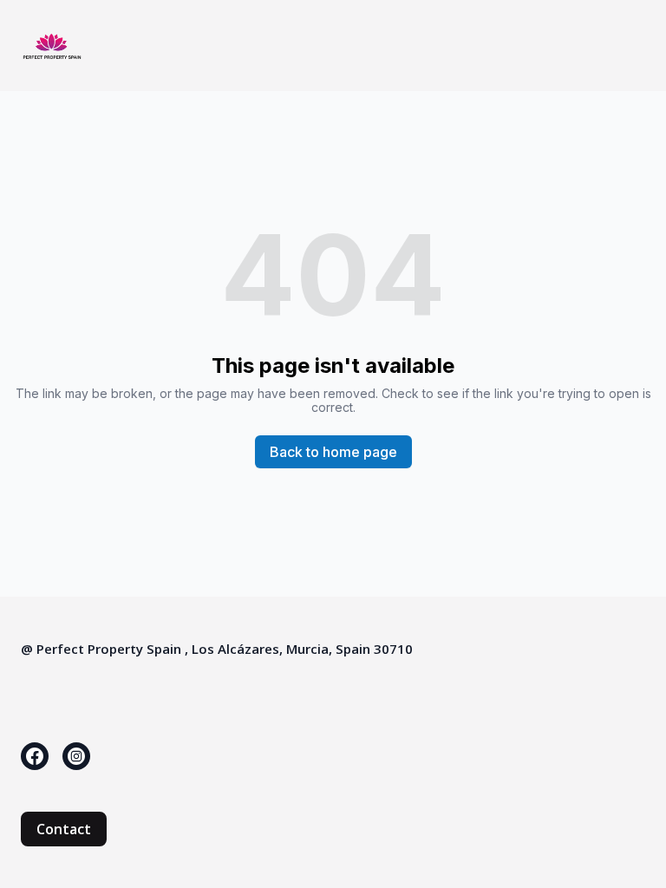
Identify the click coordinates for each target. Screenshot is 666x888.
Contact (63, 829)
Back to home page (333, 451)
